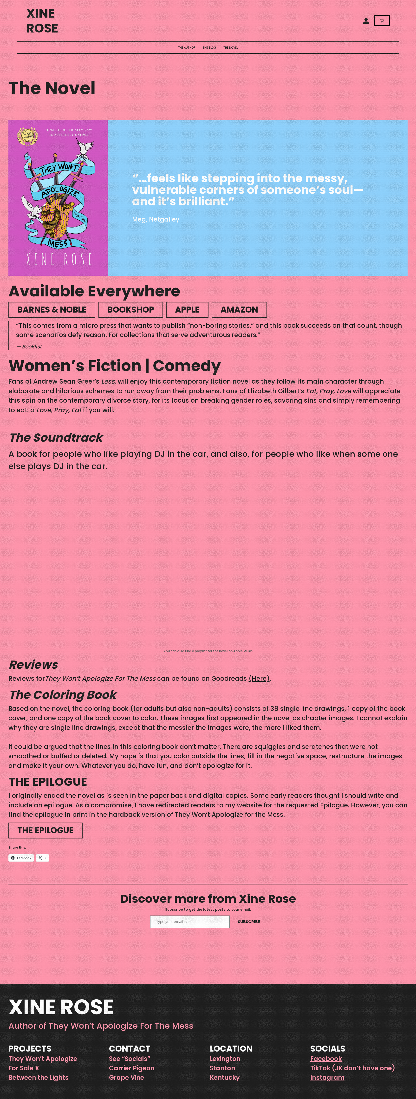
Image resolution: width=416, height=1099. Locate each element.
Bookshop (130, 309)
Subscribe (249, 921)
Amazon (239, 309)
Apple (187, 309)
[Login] (366, 21)
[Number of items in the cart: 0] (382, 21)
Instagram (327, 1077)
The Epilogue (45, 830)
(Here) (259, 678)
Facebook (326, 1058)
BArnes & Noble (51, 309)
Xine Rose (42, 21)
